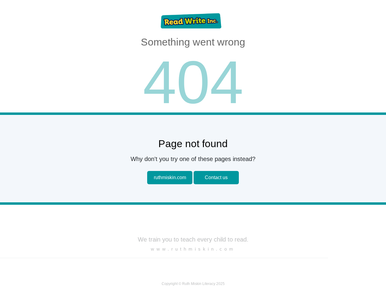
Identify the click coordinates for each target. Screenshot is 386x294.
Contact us (216, 177)
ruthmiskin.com (170, 177)
